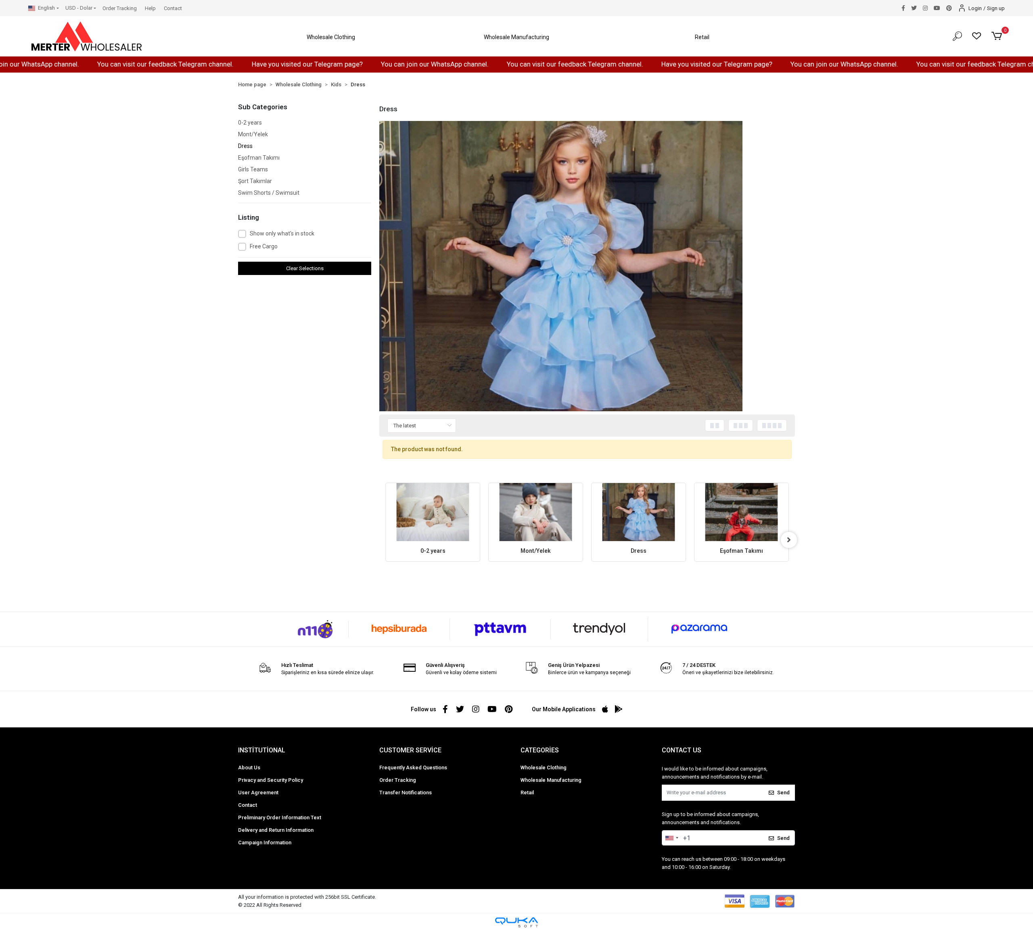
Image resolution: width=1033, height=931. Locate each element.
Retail (527, 792)
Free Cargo (264, 246)
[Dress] (639, 512)
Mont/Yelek (253, 134)
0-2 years (250, 122)
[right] (789, 540)
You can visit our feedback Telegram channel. (111, 64)
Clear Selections (305, 268)
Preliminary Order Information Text (279, 817)
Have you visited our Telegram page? (252, 64)
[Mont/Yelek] (536, 512)
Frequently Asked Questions (413, 767)
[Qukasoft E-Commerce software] (516, 922)
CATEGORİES (540, 750)
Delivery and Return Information (276, 830)
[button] (331, 37)
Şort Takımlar (255, 181)
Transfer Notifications (405, 792)
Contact (173, 8)
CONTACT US (681, 750)
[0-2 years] (433, 512)
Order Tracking (119, 8)
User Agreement (258, 792)
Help (150, 8)
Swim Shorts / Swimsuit (268, 193)
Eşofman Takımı (259, 157)
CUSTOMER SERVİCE (410, 750)
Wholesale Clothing (544, 767)
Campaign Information (264, 842)
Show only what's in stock (282, 233)
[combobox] (671, 838)
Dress (245, 146)
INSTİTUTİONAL (261, 750)
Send (783, 792)
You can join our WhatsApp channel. (380, 64)
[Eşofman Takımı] (741, 512)
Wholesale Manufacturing (551, 780)
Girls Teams (253, 169)
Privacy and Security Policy (270, 780)
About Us (249, 767)
